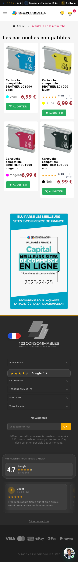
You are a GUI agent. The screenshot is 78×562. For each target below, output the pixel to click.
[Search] (63, 14)
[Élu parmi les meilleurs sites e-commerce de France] (39, 261)
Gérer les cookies (39, 521)
